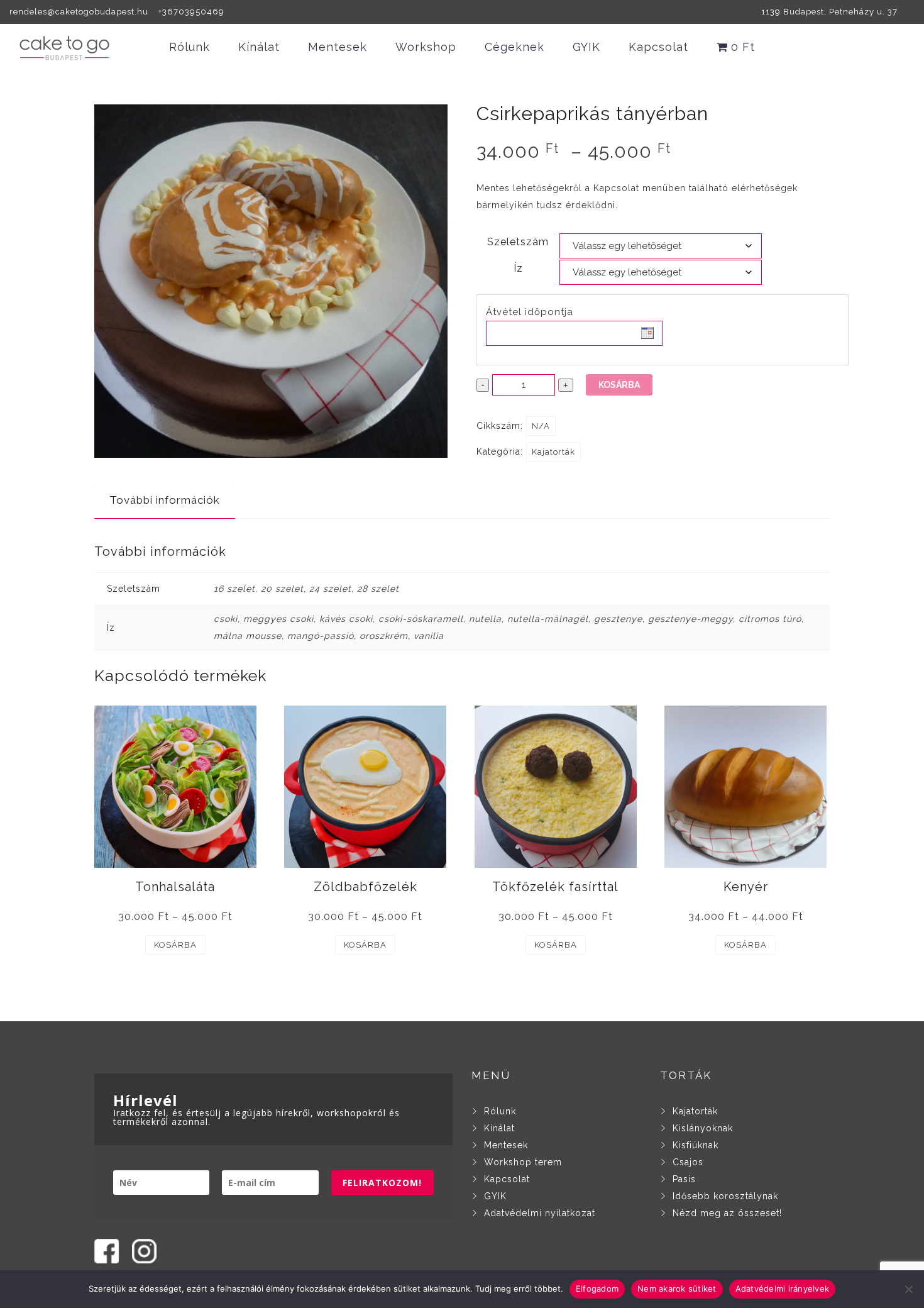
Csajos (688, 1162)
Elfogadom (597, 1288)
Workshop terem (523, 1162)
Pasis (684, 1179)
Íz (518, 268)
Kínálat (259, 46)
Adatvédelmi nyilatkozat (539, 1213)
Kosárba (619, 385)
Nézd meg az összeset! (727, 1213)
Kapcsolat (658, 46)
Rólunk (189, 46)
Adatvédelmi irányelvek (782, 1288)
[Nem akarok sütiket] (908, 1289)
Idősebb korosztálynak (725, 1196)
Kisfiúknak (695, 1145)
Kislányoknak (703, 1128)
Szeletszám (518, 242)
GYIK (586, 46)
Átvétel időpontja (529, 312)
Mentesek (337, 46)
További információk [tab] (164, 500)
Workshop (425, 46)
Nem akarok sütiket (677, 1288)
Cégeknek (514, 46)
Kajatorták (553, 452)
